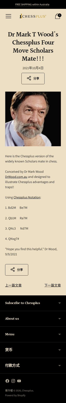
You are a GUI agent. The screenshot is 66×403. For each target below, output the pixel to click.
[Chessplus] (33, 16)
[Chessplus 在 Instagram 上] (13, 382)
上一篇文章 (13, 285)
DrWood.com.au (16, 177)
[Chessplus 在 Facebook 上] (7, 382)
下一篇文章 (52, 285)
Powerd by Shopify (15, 395)
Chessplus (27, 390)
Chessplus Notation (27, 197)
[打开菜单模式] (8, 16)
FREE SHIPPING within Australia (32, 4)
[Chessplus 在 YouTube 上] (19, 382)
